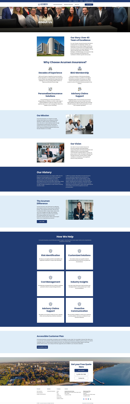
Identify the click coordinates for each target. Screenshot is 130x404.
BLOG (70, 1)
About (58, 391)
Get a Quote (81, 370)
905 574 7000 (68, 394)
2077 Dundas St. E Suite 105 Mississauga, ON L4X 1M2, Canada (89, 393)
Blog (57, 392)
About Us (77, 4)
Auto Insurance (39, 391)
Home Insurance (40, 392)
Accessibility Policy (42, 347)
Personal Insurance (58, 4)
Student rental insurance (41, 394)
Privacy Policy (59, 397)
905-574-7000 (82, 374)
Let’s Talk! (41, 221)
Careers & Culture (60, 398)
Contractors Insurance (51, 391)
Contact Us (75, 1)
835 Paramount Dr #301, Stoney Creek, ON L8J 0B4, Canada (73, 393)
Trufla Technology (90, 403)
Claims (81, 1)
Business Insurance (68, 4)
